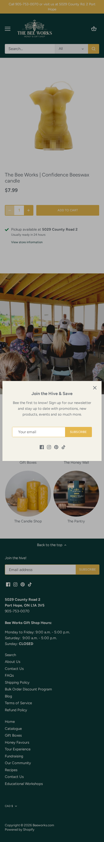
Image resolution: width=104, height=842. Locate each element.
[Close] (94, 387)
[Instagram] (49, 446)
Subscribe (78, 432)
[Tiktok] (63, 446)
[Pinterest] (56, 446)
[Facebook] (42, 446)
